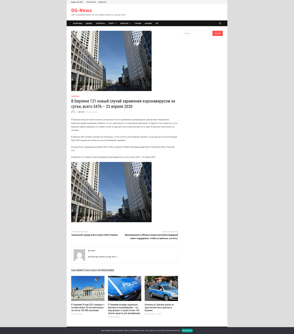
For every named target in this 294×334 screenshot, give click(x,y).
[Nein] (291, 330)
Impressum (102, 2)
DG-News (81, 10)
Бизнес (89, 23)
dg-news (81, 112)
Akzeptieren (187, 330)
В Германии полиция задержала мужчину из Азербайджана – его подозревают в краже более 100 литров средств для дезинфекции (124, 309)
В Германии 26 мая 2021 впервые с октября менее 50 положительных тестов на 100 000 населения (87, 307)
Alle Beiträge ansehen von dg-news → (103, 256)
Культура (124, 23)
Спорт (111, 23)
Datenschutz (91, 2)
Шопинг (148, 23)
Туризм (137, 23)
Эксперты (100, 23)
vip (157, 23)
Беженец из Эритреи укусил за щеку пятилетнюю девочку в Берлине (159, 307)
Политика (77, 23)
